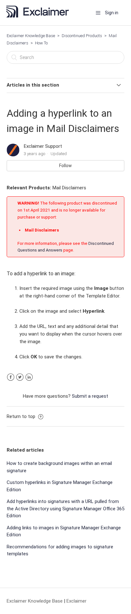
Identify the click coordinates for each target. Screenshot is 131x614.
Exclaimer (76, 601)
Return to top (22, 416)
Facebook (11, 377)
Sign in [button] (111, 12)
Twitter (20, 377)
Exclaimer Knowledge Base (31, 35)
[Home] (39, 16)
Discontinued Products (82, 35)
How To (41, 43)
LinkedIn (29, 377)
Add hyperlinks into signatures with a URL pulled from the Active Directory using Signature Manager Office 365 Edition (65, 509)
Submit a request (90, 396)
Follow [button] (65, 165)
